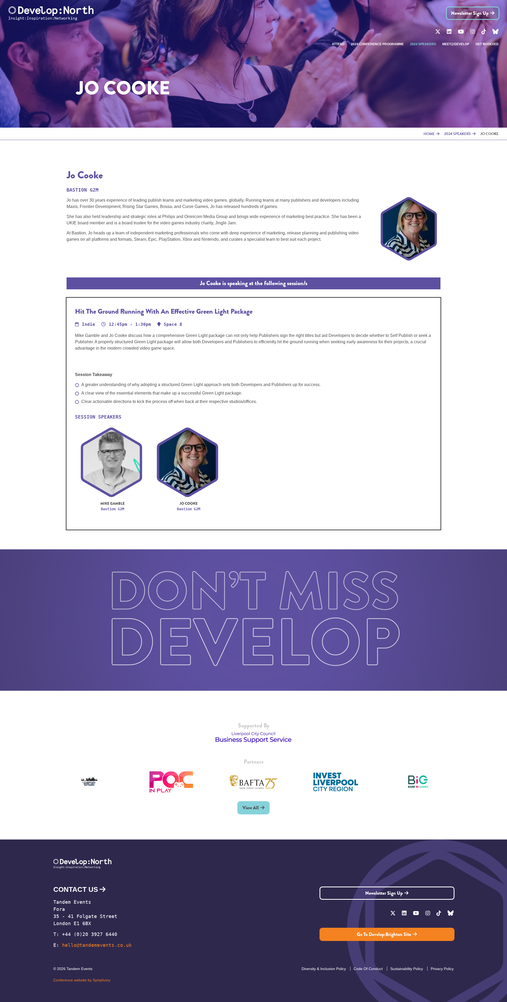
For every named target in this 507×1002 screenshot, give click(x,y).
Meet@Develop (455, 44)
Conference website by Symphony (81, 980)
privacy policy (442, 969)
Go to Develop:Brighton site (384, 934)
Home (429, 134)
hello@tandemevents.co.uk (97, 945)
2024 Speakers (423, 44)
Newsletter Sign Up (470, 13)
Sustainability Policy (406, 969)
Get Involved (487, 44)
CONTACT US (75, 889)
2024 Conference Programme (377, 44)
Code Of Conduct (368, 969)
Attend (338, 44)
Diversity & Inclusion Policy (324, 969)
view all (250, 807)
